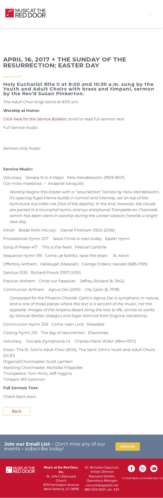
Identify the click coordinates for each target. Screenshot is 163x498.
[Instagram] (142, 468)
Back (16, 411)
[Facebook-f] (131, 468)
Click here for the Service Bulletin (35, 119)
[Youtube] (153, 468)
